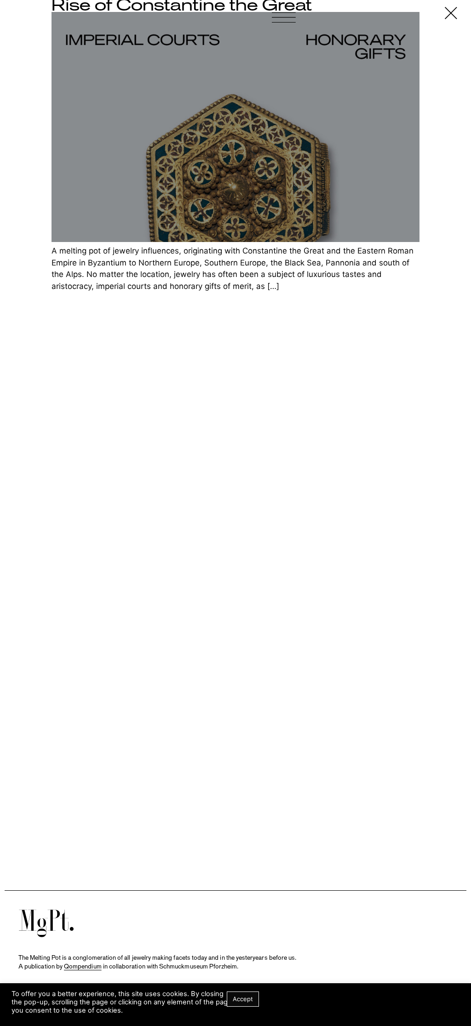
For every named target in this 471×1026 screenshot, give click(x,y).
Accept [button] (243, 999)
